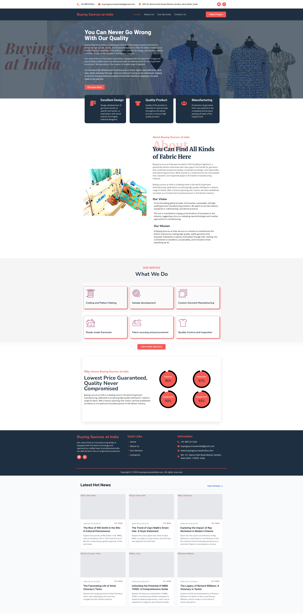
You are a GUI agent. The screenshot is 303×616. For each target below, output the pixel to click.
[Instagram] (224, 4)
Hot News (118, 523)
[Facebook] (219, 4)
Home (137, 14)
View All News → (215, 486)
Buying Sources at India (95, 14)
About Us (149, 14)
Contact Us (180, 14)
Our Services (164, 14)
